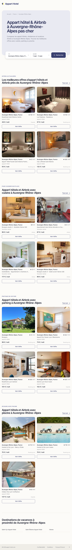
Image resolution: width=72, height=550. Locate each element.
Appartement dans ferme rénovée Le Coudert (51, 227)
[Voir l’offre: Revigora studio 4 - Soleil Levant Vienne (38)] (53, 254)
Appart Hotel (11, 4)
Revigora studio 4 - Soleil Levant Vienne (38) (50, 271)
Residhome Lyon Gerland (9, 382)
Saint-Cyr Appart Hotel (9, 529)
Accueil (9, 14)
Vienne (51, 529)
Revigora (4, 337)
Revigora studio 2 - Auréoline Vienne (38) (14, 227)
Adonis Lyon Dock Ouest (44, 382)
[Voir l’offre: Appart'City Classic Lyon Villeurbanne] (53, 320)
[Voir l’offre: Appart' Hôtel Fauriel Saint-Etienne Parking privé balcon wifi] (18, 144)
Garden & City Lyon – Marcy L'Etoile (13, 447)
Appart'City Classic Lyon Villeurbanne (48, 337)
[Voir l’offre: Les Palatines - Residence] (53, 100)
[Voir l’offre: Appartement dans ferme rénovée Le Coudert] (53, 210)
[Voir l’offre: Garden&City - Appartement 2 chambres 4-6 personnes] (18, 254)
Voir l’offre (18, 126)
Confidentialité (41, 547)
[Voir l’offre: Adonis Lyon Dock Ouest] (53, 364)
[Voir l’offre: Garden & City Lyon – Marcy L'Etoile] (18, 430)
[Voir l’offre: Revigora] (18, 320)
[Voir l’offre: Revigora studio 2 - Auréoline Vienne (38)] (18, 210)
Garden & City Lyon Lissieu (45, 447)
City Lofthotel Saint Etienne (45, 161)
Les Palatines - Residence (45, 117)
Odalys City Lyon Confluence (11, 492)
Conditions (50, 547)
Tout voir (66, 83)
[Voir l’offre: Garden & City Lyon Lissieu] (53, 430)
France (15, 14)
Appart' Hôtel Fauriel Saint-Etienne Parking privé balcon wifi (20, 161)
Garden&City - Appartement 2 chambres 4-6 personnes (19, 271)
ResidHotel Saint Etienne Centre (11, 117)
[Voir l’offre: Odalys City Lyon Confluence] (18, 474)
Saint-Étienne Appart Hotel (34, 529)
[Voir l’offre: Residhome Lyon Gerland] (18, 364)
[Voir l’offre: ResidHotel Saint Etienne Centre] (18, 100)
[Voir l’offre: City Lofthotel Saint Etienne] (53, 144)
